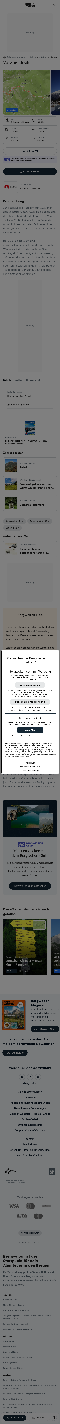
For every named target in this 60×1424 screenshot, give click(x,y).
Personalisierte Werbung (30, 701)
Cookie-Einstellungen (30, 770)
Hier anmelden (45, 736)
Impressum (30, 763)
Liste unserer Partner (46, 755)
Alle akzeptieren (30, 685)
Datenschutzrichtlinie (30, 767)
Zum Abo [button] (30, 730)
